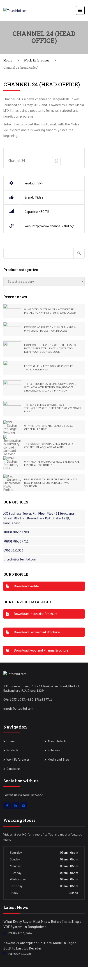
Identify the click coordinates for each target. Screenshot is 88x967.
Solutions (54, 750)
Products (12, 750)
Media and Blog (58, 759)
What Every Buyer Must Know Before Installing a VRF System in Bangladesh (42, 924)
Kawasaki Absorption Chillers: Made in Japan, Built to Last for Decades (40, 945)
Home (7, 60)
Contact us (13, 769)
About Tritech (57, 741)
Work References (36, 60)
